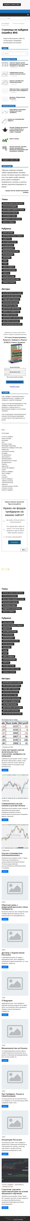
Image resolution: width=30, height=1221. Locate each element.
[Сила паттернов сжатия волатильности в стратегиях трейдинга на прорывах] (5, 64)
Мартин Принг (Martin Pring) (11, 308)
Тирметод (6, 273)
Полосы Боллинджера (9, 206)
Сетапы (5, 264)
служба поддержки (18, 1219)
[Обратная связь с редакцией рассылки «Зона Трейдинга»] (5, 90)
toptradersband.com (7, 426)
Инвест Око (5, 562)
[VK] (6, 11)
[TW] (10, 11)
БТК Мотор (5, 493)
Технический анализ (9, 270)
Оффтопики (6, 257)
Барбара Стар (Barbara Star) (11, 311)
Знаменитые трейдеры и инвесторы (12, 447)
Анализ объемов (8, 232)
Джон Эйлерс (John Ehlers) (11, 321)
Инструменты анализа (9, 242)
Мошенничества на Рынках (14, 1048)
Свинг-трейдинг (6, 473)
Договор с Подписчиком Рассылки (17, 98)
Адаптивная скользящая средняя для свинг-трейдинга (18, 111)
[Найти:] (15, 18)
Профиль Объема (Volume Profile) (13, 203)
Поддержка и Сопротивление (12, 219)
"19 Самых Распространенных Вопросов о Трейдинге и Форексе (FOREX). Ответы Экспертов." (15, 340)
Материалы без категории (10, 251)
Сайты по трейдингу (7, 471)
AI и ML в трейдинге (7, 436)
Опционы (4, 464)
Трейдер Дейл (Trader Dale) (11, 299)
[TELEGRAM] (23, 11)
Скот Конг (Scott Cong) (10, 305)
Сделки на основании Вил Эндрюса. (16, 119)
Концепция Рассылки (12, 1140)
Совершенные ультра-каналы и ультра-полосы (17, 73)
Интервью (5, 453)
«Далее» (5, 770)
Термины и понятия (9, 282)
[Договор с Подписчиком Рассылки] (5, 99)
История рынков (8, 245)
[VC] (16, 11)
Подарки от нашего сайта (12, 4)
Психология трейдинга (8, 468)
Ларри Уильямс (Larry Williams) (12, 318)
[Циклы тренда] (5, 140)
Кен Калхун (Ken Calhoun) (10, 302)
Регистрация (5, 433)
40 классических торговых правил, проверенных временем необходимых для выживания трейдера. (19, 149)
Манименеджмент (8, 248)
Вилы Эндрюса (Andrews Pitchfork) (13, 209)
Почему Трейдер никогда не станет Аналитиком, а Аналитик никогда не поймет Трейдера (19, 130)
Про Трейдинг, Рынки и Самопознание (13, 1095)
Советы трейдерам (8, 267)
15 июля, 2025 (14, 84)
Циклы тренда (14, 138)
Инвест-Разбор (6, 558)
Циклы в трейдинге (8, 222)
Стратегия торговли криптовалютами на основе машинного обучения (15, 1191)
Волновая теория (7, 444)
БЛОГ (3, 442)
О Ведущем (7, 1000)
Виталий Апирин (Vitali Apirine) (12, 293)
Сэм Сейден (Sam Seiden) (10, 315)
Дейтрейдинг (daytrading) (9, 446)
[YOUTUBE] (13, 11)
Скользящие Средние (9, 216)
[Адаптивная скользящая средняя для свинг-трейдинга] (5, 111)
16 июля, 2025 (14, 75)
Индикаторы (7, 239)
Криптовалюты (6, 457)
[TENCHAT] (19, 11)
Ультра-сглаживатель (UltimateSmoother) (17, 81)
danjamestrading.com (7, 555)
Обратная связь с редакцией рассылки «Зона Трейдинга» (19, 89)
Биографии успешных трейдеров (13, 236)
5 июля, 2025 (13, 92)
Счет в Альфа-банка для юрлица (11, 497)
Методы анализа (8, 254)
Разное (5, 260)
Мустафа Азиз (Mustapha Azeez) (12, 324)
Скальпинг (5, 477)
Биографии (5, 440)
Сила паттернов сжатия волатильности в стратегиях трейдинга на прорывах (19, 64)
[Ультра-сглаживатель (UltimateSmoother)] (5, 82)
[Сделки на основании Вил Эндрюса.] (4, 120)
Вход (3, 430)
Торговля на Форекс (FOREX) (11, 279)
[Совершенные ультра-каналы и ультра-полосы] (5, 74)
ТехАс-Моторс (6, 565)
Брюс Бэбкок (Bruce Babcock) (11, 296)
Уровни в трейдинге (7, 490)
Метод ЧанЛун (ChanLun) (10, 212)
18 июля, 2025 (14, 67)
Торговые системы (8, 276)
